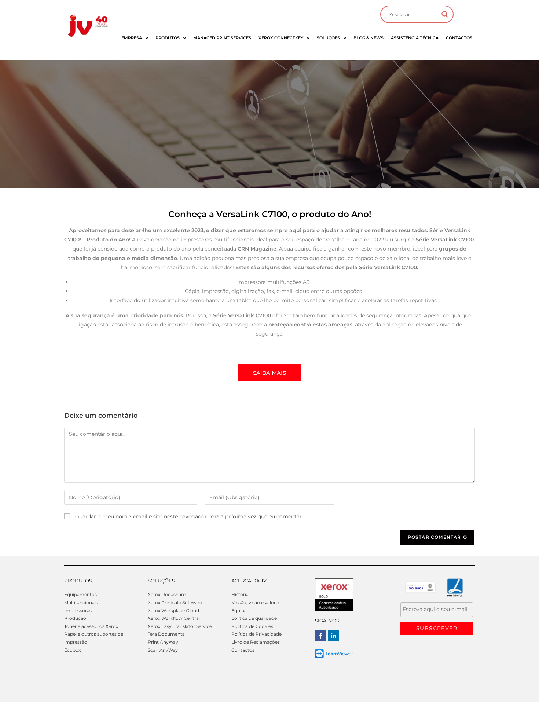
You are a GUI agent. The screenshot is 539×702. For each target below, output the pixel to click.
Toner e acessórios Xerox (91, 626)
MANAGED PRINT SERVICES (222, 37)
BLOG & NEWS (368, 37)
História (240, 594)
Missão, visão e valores (255, 602)
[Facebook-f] (320, 635)
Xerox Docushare (167, 594)
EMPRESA (131, 37)
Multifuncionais (81, 602)
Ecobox (72, 650)
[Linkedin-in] (333, 635)
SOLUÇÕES (328, 37)
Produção (75, 618)
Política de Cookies (252, 626)
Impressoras (78, 610)
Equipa (239, 610)
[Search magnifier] (445, 14)
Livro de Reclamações (255, 642)
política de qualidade (254, 618)
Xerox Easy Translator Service (180, 626)
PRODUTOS (167, 37)
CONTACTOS (459, 37)
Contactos (242, 650)
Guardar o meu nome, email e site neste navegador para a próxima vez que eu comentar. (189, 516)
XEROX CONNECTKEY (280, 37)
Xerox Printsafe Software (175, 602)
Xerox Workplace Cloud (173, 610)
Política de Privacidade (256, 634)
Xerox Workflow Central (174, 618)
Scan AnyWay (163, 650)
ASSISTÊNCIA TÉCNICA (415, 37)
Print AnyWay (163, 642)
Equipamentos (80, 594)
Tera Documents (166, 634)
